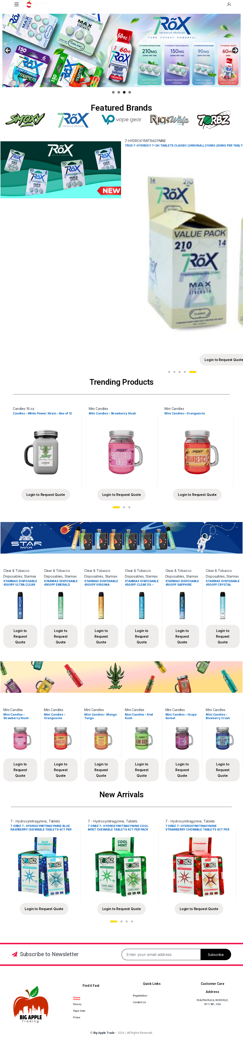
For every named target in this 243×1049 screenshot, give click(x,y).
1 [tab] (113, 92)
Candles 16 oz (23, 409)
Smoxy (77, 1004)
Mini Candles (98, 409)
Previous (8, 50)
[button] (169, 372)
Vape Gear (79, 1010)
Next (235, 50)
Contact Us (139, 1002)
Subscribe (216, 955)
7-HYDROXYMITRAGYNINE (145, 141)
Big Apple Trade (104, 1033)
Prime (76, 1017)
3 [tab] (124, 92)
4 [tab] (129, 92)
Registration (140, 995)
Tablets (54, 821)
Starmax (30, 576)
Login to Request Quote (45, 495)
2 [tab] (118, 92)
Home (76, 997)
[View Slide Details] (121, 50)
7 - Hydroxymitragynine (28, 821)
